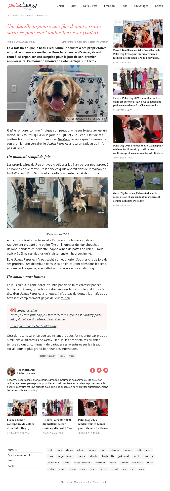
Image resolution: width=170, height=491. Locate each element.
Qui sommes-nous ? (19, 455)
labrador (94, 456)
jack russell (124, 456)
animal (62, 469)
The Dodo (64, 139)
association (100, 462)
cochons (103, 469)
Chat (73, 6)
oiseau (73, 469)
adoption (128, 450)
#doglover (24, 319)
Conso (159, 6)
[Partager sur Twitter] (99, 372)
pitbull (136, 456)
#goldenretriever (43, 319)
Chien (60, 6)
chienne (124, 462)
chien (62, 355)
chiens (66, 462)
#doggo (60, 319)
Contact (12, 466)
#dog (13, 319)
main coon (148, 456)
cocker (51, 469)
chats (50, 456)
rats (132, 469)
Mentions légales (82, 482)
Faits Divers (90, 6)
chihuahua (114, 450)
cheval (115, 469)
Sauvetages (141, 6)
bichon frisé (53, 462)
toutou (65, 298)
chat (50, 450)
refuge (80, 450)
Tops (124, 6)
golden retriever (47, 355)
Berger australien (82, 462)
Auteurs (12, 449)
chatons (81, 456)
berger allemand (65, 456)
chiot (103, 450)
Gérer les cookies (100, 482)
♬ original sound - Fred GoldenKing (33, 326)
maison (97, 169)
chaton (69, 450)
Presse (11, 460)
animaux (92, 450)
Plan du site (66, 482)
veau (141, 469)
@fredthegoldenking (23, 310)
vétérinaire (137, 462)
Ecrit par (72, 41)
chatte (113, 462)
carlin (92, 469)
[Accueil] (22, 5)
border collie (108, 456)
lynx (124, 469)
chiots (150, 462)
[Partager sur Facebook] (92, 372)
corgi (83, 469)
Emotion (109, 6)
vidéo (71, 355)
